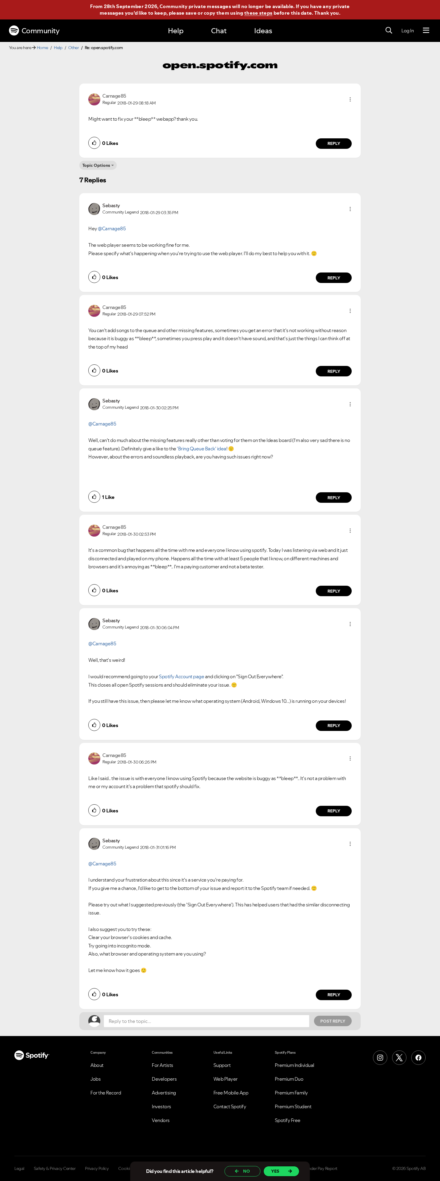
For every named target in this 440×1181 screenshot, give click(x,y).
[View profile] (94, 99)
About (97, 1065)
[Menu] (426, 30)
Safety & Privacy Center (55, 1168)
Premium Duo (289, 1079)
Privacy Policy (97, 1168)
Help (175, 31)
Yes (275, 1171)
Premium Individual (294, 1065)
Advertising (164, 1092)
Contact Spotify (229, 1106)
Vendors (161, 1120)
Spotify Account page (181, 676)
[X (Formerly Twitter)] (399, 1057)
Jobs (95, 1079)
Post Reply (332, 1021)
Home (42, 48)
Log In (407, 30)
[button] (350, 99)
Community (41, 31)
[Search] (389, 30)
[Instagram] (380, 1057)
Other (73, 48)
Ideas (263, 31)
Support (222, 1065)
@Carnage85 (112, 228)
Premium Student (293, 1106)
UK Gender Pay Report (317, 1168)
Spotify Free (288, 1120)
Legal (19, 1168)
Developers (164, 1079)
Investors (161, 1106)
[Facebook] (418, 1057)
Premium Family (291, 1092)
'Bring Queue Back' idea (201, 448)
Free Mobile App (230, 1092)
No (246, 1171)
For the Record (105, 1092)
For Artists (162, 1065)
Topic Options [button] (96, 165)
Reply (333, 143)
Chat (219, 31)
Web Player (225, 1079)
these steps (258, 13)
